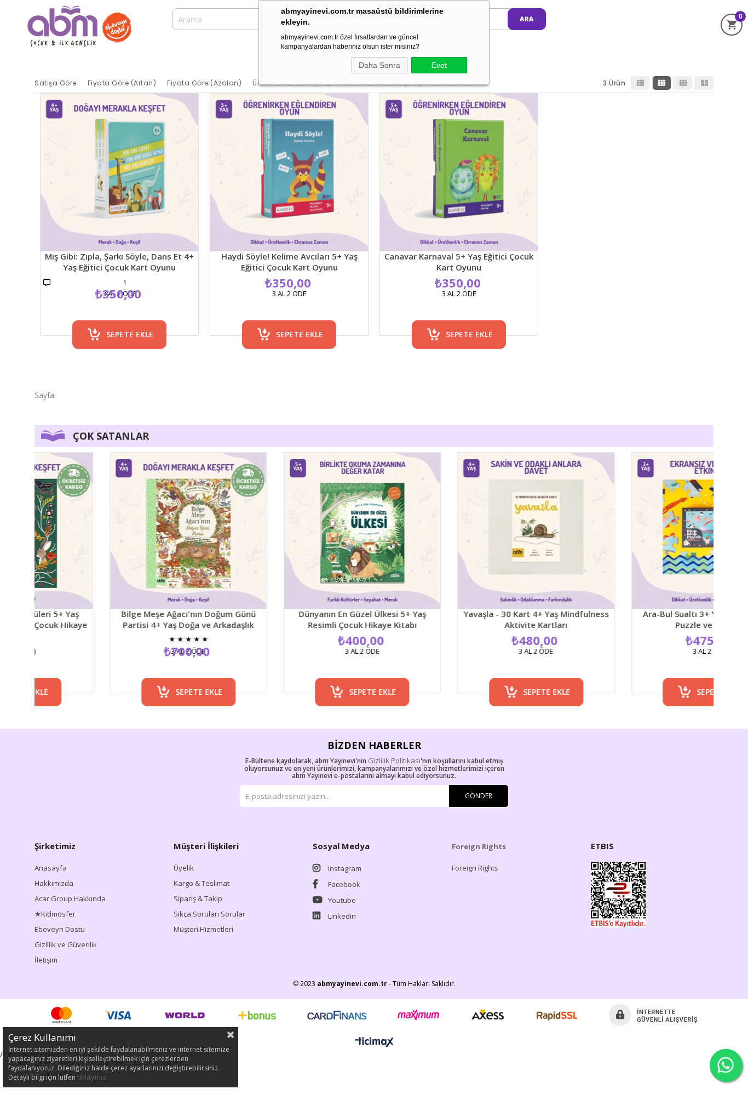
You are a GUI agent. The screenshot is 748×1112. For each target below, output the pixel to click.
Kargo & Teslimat (201, 883)
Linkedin (341, 916)
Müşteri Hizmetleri (203, 929)
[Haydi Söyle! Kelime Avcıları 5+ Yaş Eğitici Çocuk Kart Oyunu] (289, 172)
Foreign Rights (475, 868)
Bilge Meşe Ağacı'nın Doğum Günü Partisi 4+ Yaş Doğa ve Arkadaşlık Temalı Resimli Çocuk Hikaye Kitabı (136, 619)
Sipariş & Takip (198, 898)
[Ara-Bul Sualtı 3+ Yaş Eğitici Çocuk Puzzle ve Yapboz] (658, 531)
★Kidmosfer (55, 914)
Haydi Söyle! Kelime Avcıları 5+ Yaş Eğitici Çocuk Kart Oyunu (289, 261)
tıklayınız (91, 1077)
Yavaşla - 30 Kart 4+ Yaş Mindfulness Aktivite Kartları (484, 619)
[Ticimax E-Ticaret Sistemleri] (374, 1042)
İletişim (45, 960)
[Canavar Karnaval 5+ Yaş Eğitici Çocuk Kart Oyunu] (459, 172)
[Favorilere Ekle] (119, 310)
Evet (439, 65)
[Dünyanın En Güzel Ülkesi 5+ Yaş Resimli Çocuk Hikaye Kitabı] (311, 531)
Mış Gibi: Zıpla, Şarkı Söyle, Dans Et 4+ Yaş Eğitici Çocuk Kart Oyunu (119, 261)
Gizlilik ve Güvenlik (65, 944)
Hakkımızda (53, 883)
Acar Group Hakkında (70, 898)
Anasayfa (50, 868)
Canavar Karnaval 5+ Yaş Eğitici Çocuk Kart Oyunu (458, 261)
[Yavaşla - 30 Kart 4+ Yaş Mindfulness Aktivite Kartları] (484, 531)
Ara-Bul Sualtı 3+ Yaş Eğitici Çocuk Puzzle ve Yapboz (658, 619)
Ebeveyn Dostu (59, 929)
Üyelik (184, 868)
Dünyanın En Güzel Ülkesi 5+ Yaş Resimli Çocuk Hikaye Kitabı (311, 619)
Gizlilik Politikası (394, 760)
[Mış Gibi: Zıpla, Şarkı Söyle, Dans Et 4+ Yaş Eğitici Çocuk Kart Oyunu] (119, 172)
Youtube (341, 900)
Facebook (343, 884)
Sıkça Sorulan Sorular (209, 914)
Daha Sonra (379, 65)
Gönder (478, 795)
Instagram (343, 868)
